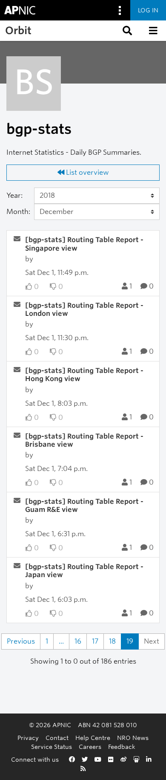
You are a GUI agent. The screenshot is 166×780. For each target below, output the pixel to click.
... (61, 641)
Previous (21, 641)
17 (95, 641)
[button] (126, 30)
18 (112, 641)
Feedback (121, 746)
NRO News (133, 737)
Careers (90, 746)
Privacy (28, 737)
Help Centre (92, 737)
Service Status (51, 746)
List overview (86, 172)
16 (77, 641)
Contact (57, 737)
